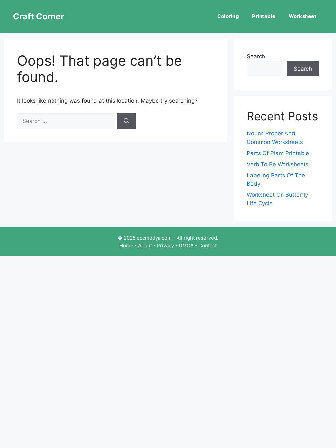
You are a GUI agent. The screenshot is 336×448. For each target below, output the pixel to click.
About (145, 245)
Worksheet (303, 16)
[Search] (126, 121)
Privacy (165, 245)
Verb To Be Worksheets (277, 164)
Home (126, 245)
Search (256, 56)
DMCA (186, 245)
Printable (264, 16)
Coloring (228, 16)
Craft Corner (38, 16)
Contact (208, 245)
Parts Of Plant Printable (278, 153)
